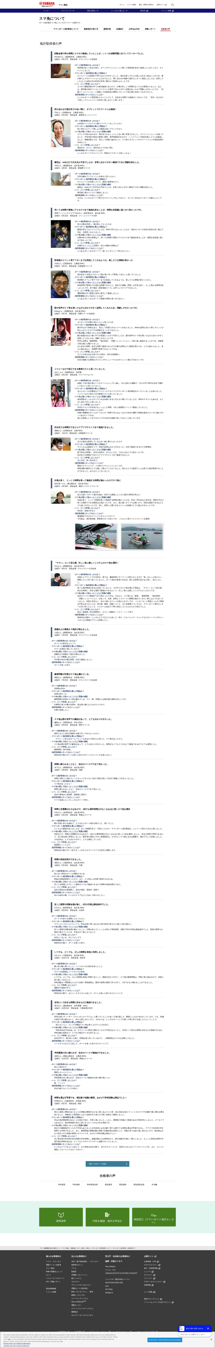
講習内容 (107, 29)
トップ (45, 11)
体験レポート (150, 29)
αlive (107, 1286)
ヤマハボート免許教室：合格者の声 (123, 1248)
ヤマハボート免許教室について (66, 29)
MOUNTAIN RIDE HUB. (114, 1283)
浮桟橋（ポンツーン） (79, 1275)
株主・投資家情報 (151, 1268)
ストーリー (148, 1278)
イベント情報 (166, 11)
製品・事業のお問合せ (146, 4)
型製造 (73, 1271)
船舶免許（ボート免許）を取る (80, 1248)
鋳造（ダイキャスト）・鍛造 (82, 1292)
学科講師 (76, 1185)
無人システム (76, 1278)
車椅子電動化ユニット (54, 1271)
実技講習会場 (138, 1185)
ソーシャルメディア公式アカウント (157, 1302)
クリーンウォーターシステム (82, 1308)
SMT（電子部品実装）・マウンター (84, 1261)
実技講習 (108, 1185)
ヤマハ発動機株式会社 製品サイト (50, 1248)
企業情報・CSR (150, 1261)
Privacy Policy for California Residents (17, 1343)
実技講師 (122, 1185)
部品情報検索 (51, 1288)
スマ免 (154, 1185)
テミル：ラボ (110, 1270)
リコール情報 (131, 4)
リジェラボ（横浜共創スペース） (117, 1279)
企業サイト (160, 4)
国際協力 (74, 1312)
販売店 (142, 11)
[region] (107, 1340)
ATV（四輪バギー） (53, 1282)
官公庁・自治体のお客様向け (117, 1256)
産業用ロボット (77, 1265)
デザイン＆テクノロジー (153, 1282)
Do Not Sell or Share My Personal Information (165, 1340)
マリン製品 (65, 1248)
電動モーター (76, 1305)
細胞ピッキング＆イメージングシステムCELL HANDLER (79, 1298)
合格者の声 (165, 29)
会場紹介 (119, 29)
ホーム (122, 4)
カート (48, 1275)
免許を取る (91, 11)
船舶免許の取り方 (91, 29)
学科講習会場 (92, 1185)
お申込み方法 (134, 29)
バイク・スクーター (53, 1261)
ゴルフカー (75, 1282)
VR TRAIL (109, 1289)
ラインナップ (66, 11)
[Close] (211, 1339)
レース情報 (148, 1292)
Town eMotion (110, 1266)
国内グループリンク (151, 1299)
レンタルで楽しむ (118, 11)
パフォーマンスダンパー (55, 1278)
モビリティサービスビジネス (82, 1315)
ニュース (147, 1271)
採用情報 (147, 1285)
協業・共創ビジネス (113, 1261)
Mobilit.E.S (109, 1293)
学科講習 (61, 1185)
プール (73, 1268)
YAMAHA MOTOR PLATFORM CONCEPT (121, 1273)
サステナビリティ (151, 1265)
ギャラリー (148, 1275)
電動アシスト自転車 (53, 1265)
